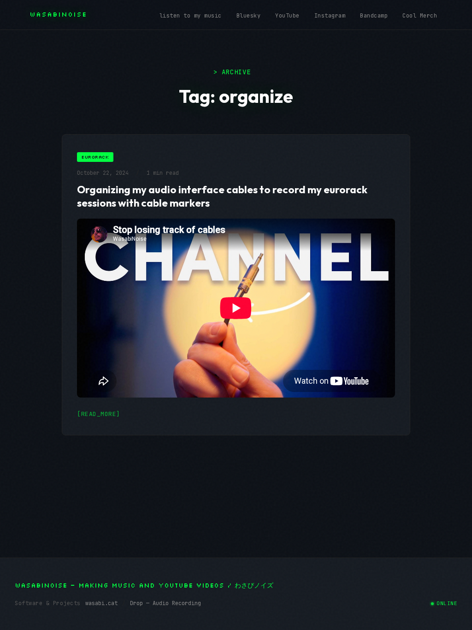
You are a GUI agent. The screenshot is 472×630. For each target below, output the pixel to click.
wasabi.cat (101, 603)
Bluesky (248, 15)
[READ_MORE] (98, 414)
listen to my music (190, 15)
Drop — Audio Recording (165, 603)
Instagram (330, 15)
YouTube (287, 15)
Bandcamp (374, 15)
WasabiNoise (58, 14)
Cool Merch (419, 15)
